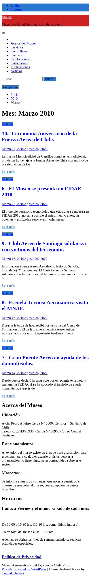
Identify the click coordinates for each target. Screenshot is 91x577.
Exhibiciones (20, 59)
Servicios (17, 47)
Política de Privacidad (22, 557)
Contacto (17, 55)
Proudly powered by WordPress (24, 569)
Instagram (17, 9)
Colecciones (19, 63)
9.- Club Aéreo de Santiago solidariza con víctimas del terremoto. (44, 246)
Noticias (16, 71)
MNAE (7, 17)
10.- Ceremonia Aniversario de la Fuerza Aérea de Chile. (39, 136)
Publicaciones (20, 67)
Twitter (16, 5)
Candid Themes (13, 573)
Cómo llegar (19, 51)
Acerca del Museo (23, 43)
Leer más (8, 172)
